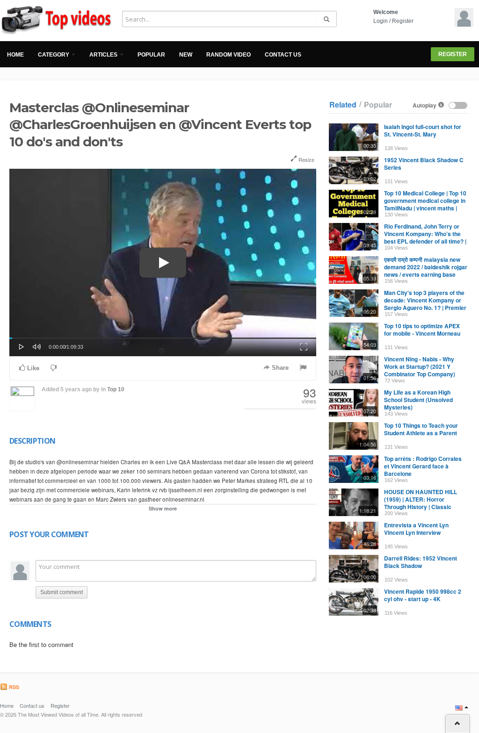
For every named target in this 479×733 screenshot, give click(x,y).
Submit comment (61, 592)
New (185, 54)
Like (32, 368)
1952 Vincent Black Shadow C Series (424, 164)
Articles (104, 54)
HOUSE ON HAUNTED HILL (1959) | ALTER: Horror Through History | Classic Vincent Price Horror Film (420, 503)
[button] (21, 346)
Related (342, 105)
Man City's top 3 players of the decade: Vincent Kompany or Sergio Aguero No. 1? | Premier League (425, 303)
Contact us (283, 54)
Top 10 (115, 389)
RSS (13, 686)
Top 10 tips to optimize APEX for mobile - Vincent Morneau (422, 330)
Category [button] (54, 54)
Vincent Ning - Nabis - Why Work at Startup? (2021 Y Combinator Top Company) (419, 366)
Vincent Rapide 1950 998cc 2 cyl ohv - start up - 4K (422, 595)
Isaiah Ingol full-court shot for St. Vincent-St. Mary (422, 130)
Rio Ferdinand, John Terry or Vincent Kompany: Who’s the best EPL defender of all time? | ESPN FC (425, 237)
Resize (305, 159)
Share (279, 367)
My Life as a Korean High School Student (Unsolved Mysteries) (418, 399)
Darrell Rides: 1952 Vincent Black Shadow (420, 562)
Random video (228, 54)
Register (403, 21)
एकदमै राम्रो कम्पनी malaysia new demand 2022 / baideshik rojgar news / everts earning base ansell (425, 270)
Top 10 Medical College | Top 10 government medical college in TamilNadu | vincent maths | (425, 200)
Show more (163, 508)
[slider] (162, 338)
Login (380, 21)
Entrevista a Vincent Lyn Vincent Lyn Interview (416, 529)
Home (15, 54)
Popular (151, 54)
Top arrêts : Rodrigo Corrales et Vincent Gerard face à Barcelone (423, 466)
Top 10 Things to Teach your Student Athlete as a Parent (421, 429)
